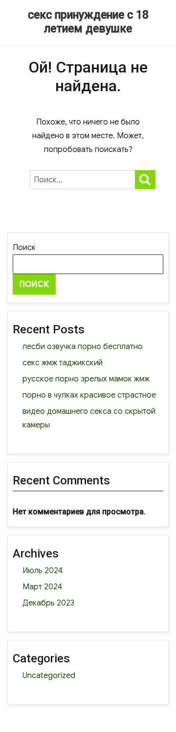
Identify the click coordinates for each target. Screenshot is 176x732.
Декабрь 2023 (48, 603)
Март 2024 (42, 587)
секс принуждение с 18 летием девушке (88, 21)
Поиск (24, 247)
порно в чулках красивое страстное (89, 395)
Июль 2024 (42, 571)
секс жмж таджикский (62, 363)
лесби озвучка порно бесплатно (82, 347)
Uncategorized (48, 676)
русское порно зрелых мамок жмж (86, 379)
